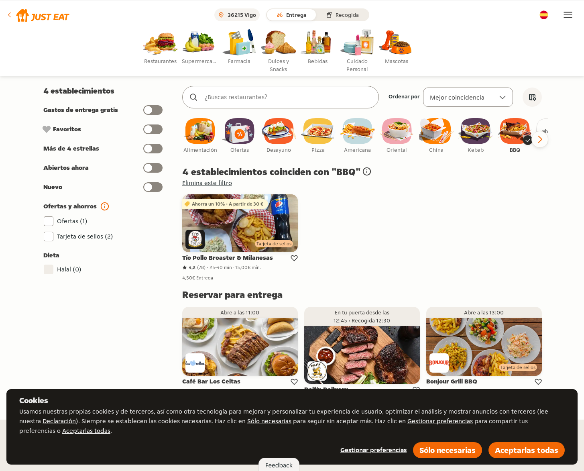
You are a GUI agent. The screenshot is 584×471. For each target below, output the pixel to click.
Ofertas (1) (72, 221)
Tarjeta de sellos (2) (85, 236)
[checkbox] (200, 136)
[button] (37, 14)
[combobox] (288, 97)
